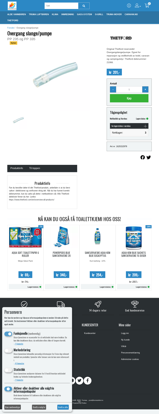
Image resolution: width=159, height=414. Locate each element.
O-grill (99, 14)
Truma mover (114, 14)
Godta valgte (39, 407)
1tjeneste (18, 343)
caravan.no (131, 14)
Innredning (67, 14)
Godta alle (63, 407)
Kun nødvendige (12, 407)
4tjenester (19, 363)
